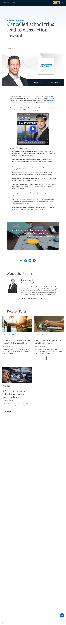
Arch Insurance (48, 153)
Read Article (8, 358)
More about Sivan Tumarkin (28, 298)
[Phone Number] (54, 2)
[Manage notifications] (2, 622)
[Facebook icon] (25, 260)
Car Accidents (6, 385)
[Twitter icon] (29, 260)
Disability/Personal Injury (15, 20)
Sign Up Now (33, 241)
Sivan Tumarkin (14, 108)
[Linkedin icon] (34, 260)
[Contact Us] (58, 2)
